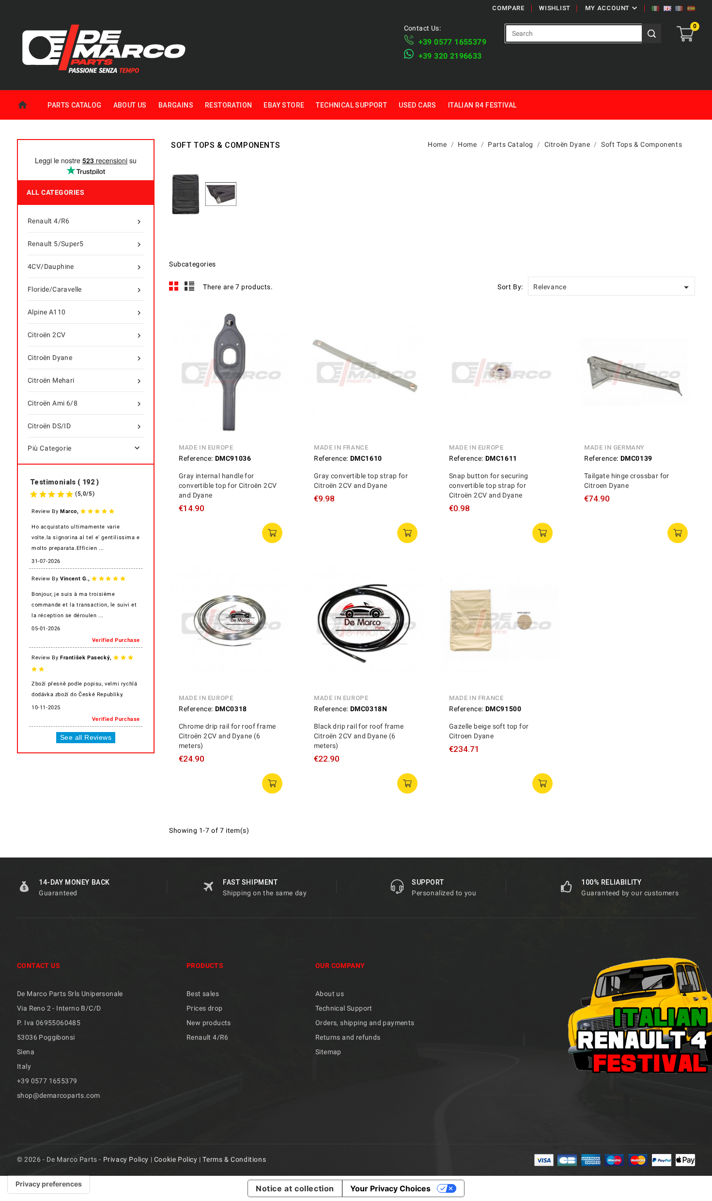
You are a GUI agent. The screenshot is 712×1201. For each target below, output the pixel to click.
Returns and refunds (348, 1037)
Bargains (175, 105)
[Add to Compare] (275, 346)
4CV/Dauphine (85, 267)
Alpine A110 (85, 312)
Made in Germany (614, 447)
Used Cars (417, 105)
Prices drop (204, 1008)
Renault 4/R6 (85, 221)
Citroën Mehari (85, 381)
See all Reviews (85, 737)
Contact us (38, 965)
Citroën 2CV (85, 335)
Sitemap (328, 1052)
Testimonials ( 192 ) (64, 482)
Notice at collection (295, 1188)
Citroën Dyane (85, 358)
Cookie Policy (176, 1159)
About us (130, 105)
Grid (174, 286)
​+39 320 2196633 (450, 56)
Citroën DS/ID (85, 426)
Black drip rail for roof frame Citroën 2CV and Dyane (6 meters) (358, 735)
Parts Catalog (74, 105)
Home (29, 105)
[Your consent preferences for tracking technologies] (49, 1184)
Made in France (341, 447)
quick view (275, 324)
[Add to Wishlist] (275, 367)
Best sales (202, 994)
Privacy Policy (126, 1159)
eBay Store (283, 105)
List (190, 286)
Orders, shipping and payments (365, 1023)
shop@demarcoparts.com (58, 1095)
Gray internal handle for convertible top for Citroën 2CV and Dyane (228, 485)
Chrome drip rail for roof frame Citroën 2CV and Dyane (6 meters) (227, 735)
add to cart (272, 533)
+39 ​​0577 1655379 (452, 42)
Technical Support (351, 105)
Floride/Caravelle (85, 290)
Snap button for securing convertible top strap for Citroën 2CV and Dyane (488, 485)
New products (208, 1023)
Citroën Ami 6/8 (85, 403)
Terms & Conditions (234, 1159)
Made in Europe (206, 447)
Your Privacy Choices (390, 1188)
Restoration (228, 105)
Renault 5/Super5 (85, 244)
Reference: (196, 458)
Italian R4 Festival (482, 105)
